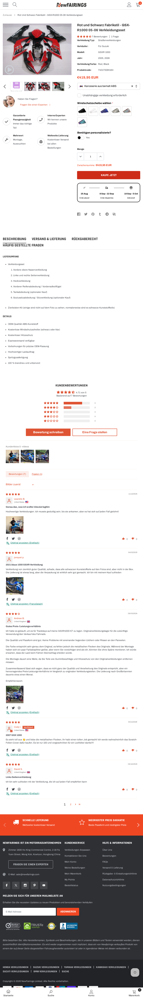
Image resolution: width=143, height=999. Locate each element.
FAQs (105, 861)
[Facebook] (78, 214)
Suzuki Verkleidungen (46, 967)
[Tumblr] (100, 214)
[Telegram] (107, 214)
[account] (129, 4)
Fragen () (37, 474)
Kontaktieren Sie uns (75, 856)
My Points (70, 879)
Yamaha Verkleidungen (78, 967)
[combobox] (108, 86)
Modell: (81, 52)
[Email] (114, 214)
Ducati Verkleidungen (16, 971)
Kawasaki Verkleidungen (111, 967)
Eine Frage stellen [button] (94, 432)
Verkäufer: (82, 46)
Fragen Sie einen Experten (34, 104)
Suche (65, 971)
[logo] (71, 4)
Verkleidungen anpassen (77, 850)
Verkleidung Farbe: (87, 64)
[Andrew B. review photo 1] (15, 694)
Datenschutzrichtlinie (113, 879)
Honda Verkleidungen (16, 967)
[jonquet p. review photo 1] (15, 586)
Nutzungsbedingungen (114, 885)
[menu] (5, 4)
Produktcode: (84, 70)
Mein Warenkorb (73, 873)
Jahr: (80, 58)
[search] (15, 4)
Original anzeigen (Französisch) (26, 604)
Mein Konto (70, 861)
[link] (9, 69)
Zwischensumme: (86, 165)
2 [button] (70, 804)
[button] (84, 36)
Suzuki (105, 46)
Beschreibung (14, 239)
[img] (13, 494)
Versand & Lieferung (49, 239)
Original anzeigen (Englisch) (24, 542)
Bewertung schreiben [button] (48, 432)
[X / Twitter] (86, 214)
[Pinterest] (93, 214)
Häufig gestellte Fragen (23, 245)
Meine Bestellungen (75, 867)
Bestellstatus (71, 885)
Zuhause (7, 15)
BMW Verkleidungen (46, 971)
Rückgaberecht (85, 239)
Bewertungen (109, 856)
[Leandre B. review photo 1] (15, 525)
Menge (80, 149)
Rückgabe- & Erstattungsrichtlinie (119, 873)
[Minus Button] (80, 156)
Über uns (107, 850)
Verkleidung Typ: (86, 40)
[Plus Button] (100, 156)
